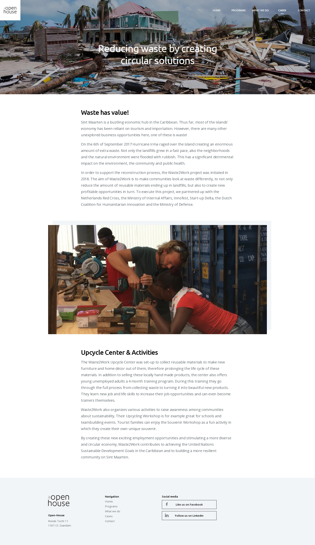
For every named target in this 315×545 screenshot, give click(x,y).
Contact (304, 10)
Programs (239, 10)
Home (216, 10)
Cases (282, 10)
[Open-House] (10, 10)
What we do (260, 10)
